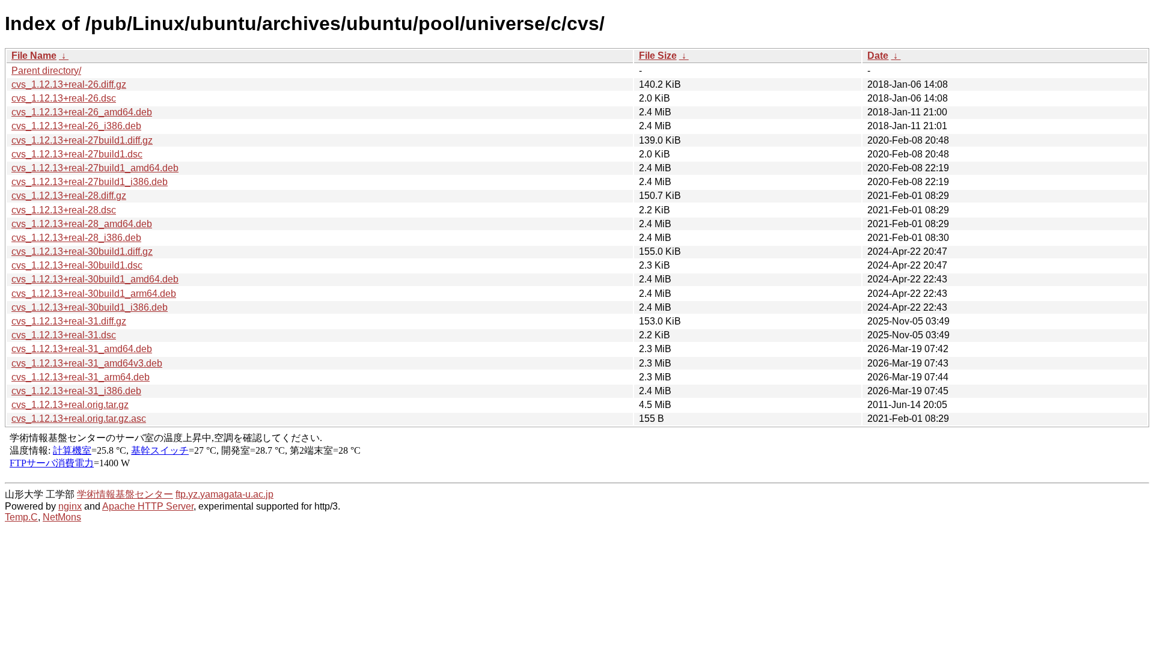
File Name (33, 55)
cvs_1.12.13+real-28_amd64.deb (81, 224)
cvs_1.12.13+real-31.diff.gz (68, 321)
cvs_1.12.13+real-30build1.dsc (76, 265)
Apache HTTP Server (148, 506)
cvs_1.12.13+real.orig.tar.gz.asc (78, 418)
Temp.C (21, 517)
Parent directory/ (46, 71)
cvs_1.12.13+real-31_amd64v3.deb (86, 363)
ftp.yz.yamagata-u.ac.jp (224, 494)
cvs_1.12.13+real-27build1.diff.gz (82, 140)
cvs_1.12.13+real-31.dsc (63, 335)
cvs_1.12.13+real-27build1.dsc (76, 154)
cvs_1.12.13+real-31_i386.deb (76, 391)
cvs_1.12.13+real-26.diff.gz (68, 84)
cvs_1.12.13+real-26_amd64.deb (81, 112)
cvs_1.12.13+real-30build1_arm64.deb (93, 293)
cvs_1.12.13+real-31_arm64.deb (80, 377)
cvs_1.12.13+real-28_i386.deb (76, 238)
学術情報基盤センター (125, 494)
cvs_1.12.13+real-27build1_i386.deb (89, 182)
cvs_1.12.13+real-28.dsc (63, 210)
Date (877, 55)
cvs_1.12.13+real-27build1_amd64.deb (95, 168)
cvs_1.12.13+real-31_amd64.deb (81, 349)
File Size (658, 55)
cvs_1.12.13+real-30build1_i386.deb (89, 307)
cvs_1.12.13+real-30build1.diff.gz (82, 251)
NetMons (62, 517)
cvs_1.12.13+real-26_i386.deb (76, 126)
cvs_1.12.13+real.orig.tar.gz (70, 405)
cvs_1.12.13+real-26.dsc (63, 98)
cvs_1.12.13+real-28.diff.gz (68, 195)
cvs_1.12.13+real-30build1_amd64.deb (95, 279)
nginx (70, 506)
